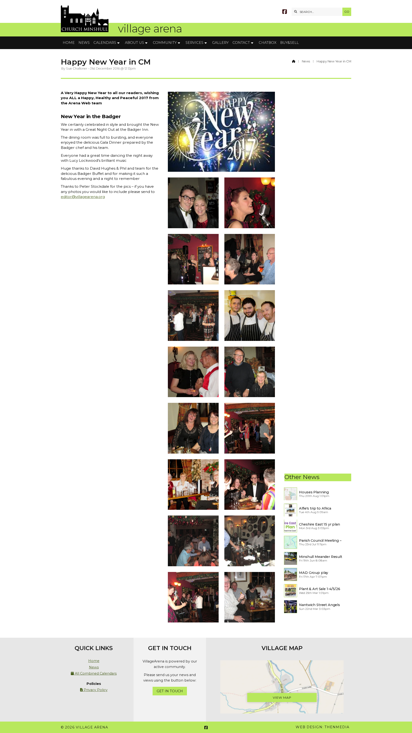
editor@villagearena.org (83, 196)
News (306, 61)
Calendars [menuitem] (104, 42)
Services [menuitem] (194, 42)
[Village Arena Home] (84, 18)
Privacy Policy (94, 690)
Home (93, 661)
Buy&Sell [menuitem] (289, 42)
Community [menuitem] (165, 42)
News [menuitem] (84, 42)
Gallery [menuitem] (220, 42)
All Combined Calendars (94, 673)
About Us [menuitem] (134, 42)
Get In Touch (170, 691)
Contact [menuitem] (241, 42)
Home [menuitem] (69, 42)
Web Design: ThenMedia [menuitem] (322, 727)
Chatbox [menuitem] (267, 42)
